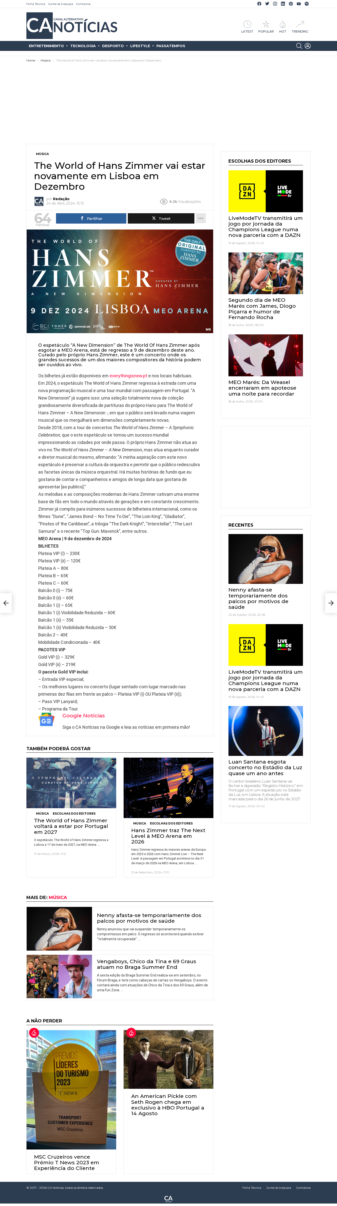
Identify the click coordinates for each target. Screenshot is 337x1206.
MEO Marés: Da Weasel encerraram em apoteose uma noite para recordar (262, 388)
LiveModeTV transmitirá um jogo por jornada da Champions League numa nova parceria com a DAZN (265, 226)
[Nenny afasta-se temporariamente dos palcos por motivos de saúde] (59, 929)
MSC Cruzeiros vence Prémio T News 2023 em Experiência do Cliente (66, 1162)
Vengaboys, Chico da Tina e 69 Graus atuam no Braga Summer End (146, 964)
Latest (247, 31)
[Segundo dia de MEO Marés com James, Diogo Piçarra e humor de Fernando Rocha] (265, 273)
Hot (282, 31)
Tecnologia (83, 46)
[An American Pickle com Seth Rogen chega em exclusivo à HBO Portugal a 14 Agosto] (168, 1059)
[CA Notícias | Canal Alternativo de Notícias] (168, 1199)
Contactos (83, 4)
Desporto (113, 46)
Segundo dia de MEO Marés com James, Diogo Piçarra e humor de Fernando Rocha (262, 308)
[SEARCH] (299, 46)
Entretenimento (46, 46)
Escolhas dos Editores (74, 813)
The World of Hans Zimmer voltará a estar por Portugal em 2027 (71, 826)
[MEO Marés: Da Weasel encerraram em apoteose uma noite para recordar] (265, 355)
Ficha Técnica (35, 4)
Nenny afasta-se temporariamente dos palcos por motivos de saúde (149, 918)
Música (42, 813)
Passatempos (170, 46)
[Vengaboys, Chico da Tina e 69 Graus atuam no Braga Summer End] (59, 976)
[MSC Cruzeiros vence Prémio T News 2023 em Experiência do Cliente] (71, 1089)
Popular (266, 31)
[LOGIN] (308, 46)
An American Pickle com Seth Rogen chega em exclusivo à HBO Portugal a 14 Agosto (167, 1104)
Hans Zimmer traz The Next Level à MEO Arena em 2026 (168, 836)
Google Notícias (83, 715)
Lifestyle (140, 46)
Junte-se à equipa (60, 4)
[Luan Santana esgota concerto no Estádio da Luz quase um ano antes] (265, 731)
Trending (300, 31)
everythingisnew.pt (128, 375)
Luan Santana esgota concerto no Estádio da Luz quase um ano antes (265, 767)
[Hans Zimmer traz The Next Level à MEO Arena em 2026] (168, 788)
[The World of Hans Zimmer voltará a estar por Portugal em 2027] (71, 783)
